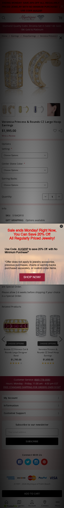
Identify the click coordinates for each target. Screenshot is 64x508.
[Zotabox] (62, 281)
